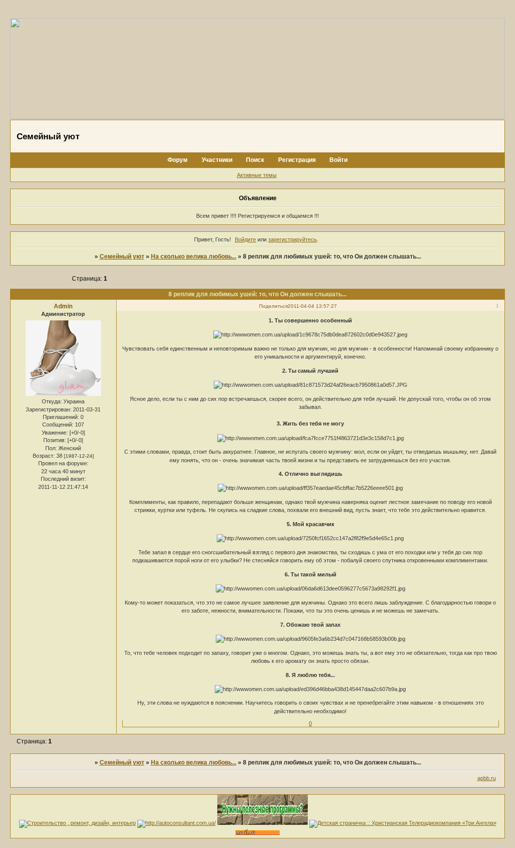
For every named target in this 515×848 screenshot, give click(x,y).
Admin (63, 306)
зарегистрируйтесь (292, 239)
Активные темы (257, 175)
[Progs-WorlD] (262, 823)
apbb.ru (486, 778)
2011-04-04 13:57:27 (312, 306)
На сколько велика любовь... (193, 256)
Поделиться (273, 306)
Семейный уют (122, 256)
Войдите (245, 239)
